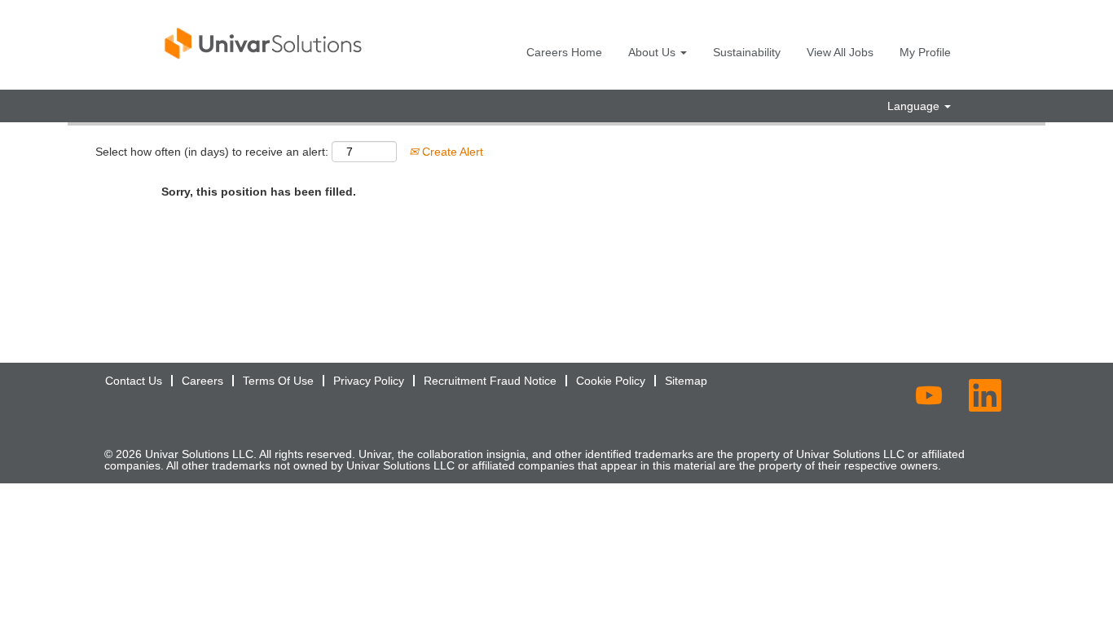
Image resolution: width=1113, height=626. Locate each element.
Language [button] (915, 105)
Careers (202, 380)
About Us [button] (653, 52)
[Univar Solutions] (264, 42)
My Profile (925, 52)
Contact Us (133, 380)
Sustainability (747, 52)
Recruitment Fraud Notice (490, 380)
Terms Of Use (278, 380)
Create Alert (451, 151)
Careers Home (564, 52)
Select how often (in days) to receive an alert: (211, 151)
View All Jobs (840, 52)
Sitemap (686, 380)
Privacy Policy (368, 380)
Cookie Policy (610, 380)
